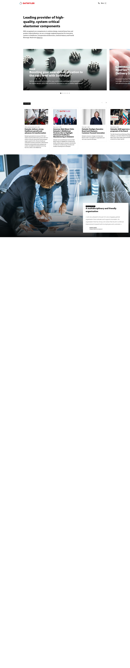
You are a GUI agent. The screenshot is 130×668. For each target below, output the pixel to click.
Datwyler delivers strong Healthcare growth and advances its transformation (35, 131)
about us (39, 37)
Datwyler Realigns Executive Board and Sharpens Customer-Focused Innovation (93, 131)
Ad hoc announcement (29, 127)
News (54, 127)
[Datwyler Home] (27, 3)
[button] (60, 93)
